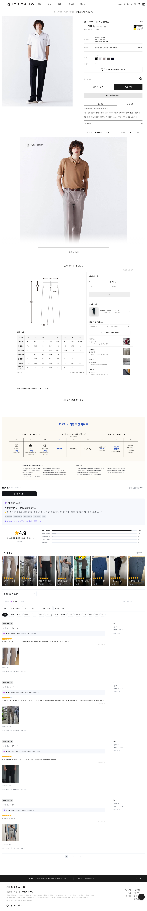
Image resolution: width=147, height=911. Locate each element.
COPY (97, 30)
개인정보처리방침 (27, 892)
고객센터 (133, 4)
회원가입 (126, 4)
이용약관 (17, 892)
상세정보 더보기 (73, 252)
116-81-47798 (20, 897)
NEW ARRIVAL (89, 878)
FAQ (129, 893)
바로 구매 (128, 87)
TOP (139, 879)
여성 (49, 4)
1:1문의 (128, 890)
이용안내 (9, 892)
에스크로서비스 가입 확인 (79, 897)
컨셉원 (82, 4)
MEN (60, 12)
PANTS (66, 12)
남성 (39, 4)
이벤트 (128, 896)
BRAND (138, 890)
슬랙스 (72, 12)
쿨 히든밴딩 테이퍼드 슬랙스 (84, 12)
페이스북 (130, 132)
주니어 (71, 4)
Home (56, 12)
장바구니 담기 (98, 87)
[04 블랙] (96, 58)
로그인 (120, 4)
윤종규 (92, 895)
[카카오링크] (137, 132)
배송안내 (140, 47)
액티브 (60, 4)
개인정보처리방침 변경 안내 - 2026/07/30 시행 (51, 878)
